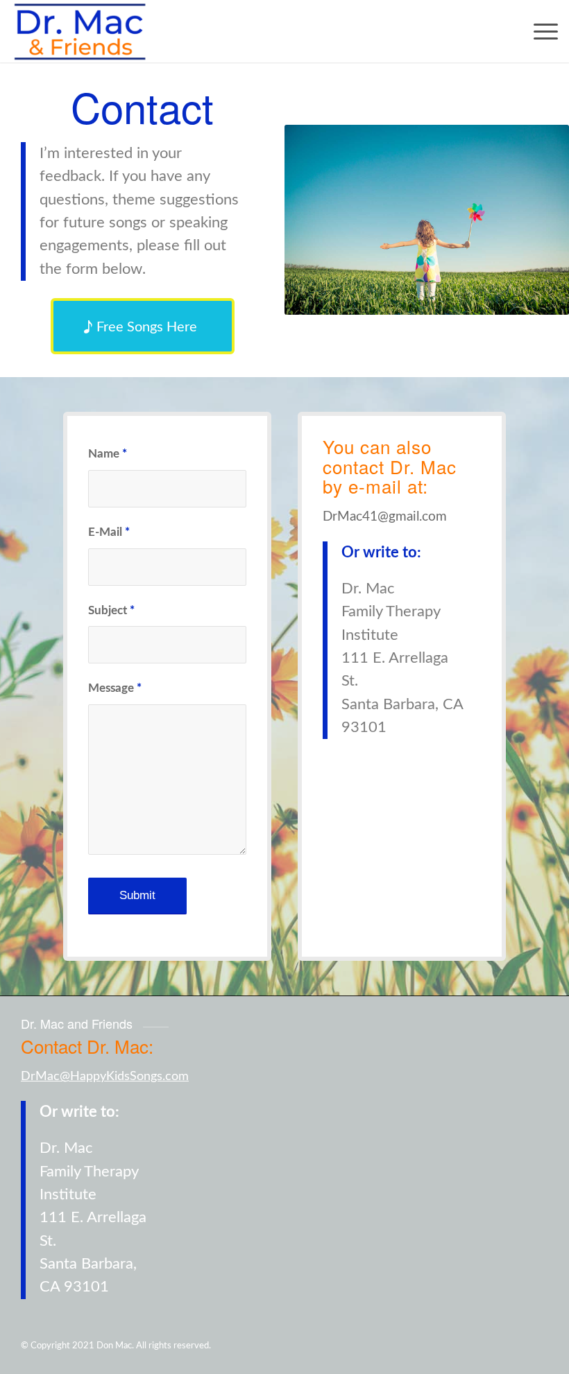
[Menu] (539, 31)
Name (107, 454)
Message (115, 688)
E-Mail (109, 532)
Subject (111, 610)
